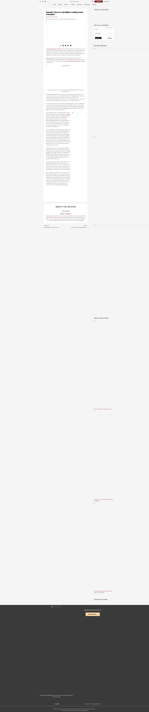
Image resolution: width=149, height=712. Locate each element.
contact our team (84, 710)
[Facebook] (70, 45)
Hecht (65, 61)
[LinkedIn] (56, 703)
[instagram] (40, 1)
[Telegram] (68, 45)
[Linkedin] (63, 45)
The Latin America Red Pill (79, 216)
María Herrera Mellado (71, 61)
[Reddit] (65, 45)
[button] (92, 1)
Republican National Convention (54, 48)
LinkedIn (76, 220)
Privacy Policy (87, 703)
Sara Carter (71, 59)
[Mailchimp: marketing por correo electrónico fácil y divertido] (110, 39)
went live (53, 117)
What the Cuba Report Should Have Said (102, 409)
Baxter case (67, 108)
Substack (82, 220)
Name (96, 29)
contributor (61, 129)
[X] (60, 45)
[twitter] (45, 1)
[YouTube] (58, 703)
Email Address (98, 33)
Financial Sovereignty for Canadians (55, 217)
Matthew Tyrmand (81, 61)
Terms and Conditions (96, 703)
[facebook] (42, 1)
